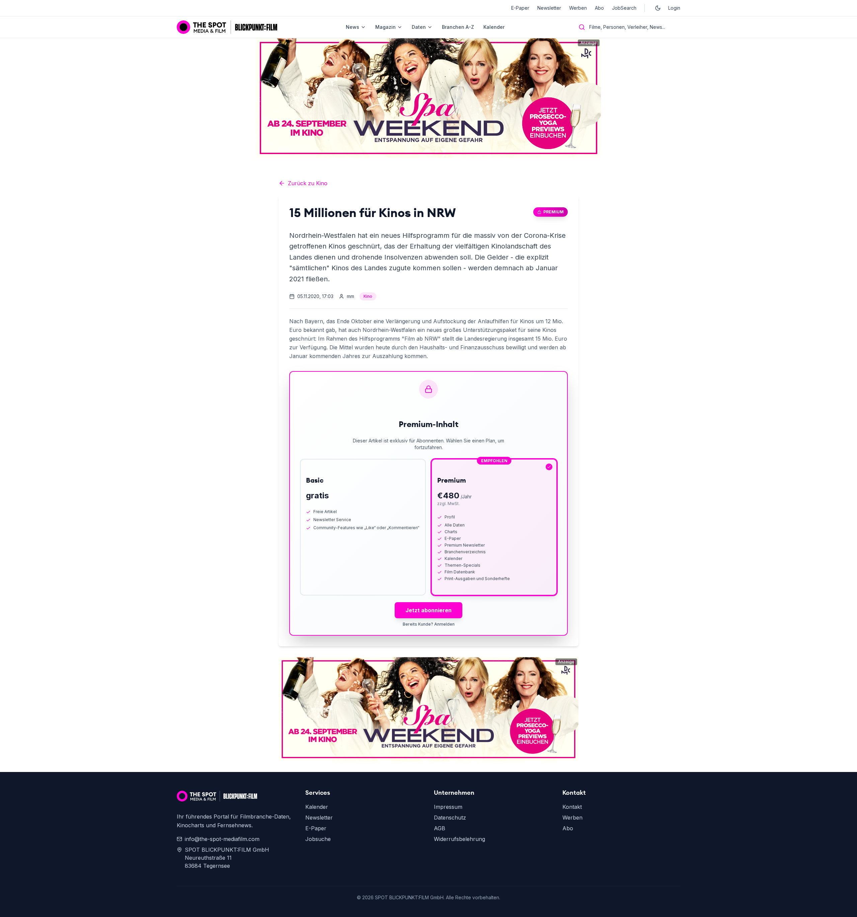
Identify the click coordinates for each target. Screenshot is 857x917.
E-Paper (520, 8)
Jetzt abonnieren (428, 610)
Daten (419, 27)
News (352, 27)
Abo (599, 8)
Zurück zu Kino (307, 183)
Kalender (493, 27)
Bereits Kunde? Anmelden (429, 624)
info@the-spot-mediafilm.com (222, 839)
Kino (368, 296)
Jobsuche (318, 839)
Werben (578, 8)
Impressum (448, 806)
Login (674, 8)
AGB (439, 828)
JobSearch (624, 8)
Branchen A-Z (458, 27)
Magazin (385, 27)
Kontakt (572, 806)
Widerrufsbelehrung (459, 839)
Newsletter (549, 8)
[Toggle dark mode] (658, 8)
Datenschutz (450, 817)
